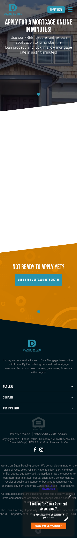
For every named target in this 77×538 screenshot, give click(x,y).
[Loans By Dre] (13, 10)
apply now (56, 9)
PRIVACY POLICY (20, 434)
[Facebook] (35, 449)
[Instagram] (41, 449)
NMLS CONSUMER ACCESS (50, 434)
